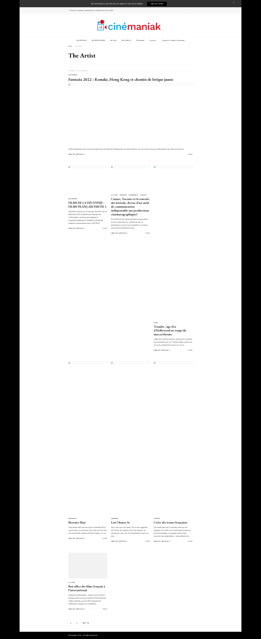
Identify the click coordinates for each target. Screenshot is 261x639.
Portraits (72, 518)
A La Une (114, 195)
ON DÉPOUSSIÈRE (98, 40)
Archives (123, 195)
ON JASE (113, 40)
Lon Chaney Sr (120, 522)
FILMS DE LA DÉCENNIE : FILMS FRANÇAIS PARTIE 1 (87, 205)
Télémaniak (140, 40)
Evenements (133, 195)
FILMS (156, 322)
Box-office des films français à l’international (86, 588)
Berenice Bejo (77, 522)
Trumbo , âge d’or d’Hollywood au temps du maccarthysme (170, 330)
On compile (72, 75)
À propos (152, 40)
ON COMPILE (126, 40)
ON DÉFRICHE (81, 40)
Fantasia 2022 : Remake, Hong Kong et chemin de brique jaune (120, 79)
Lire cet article (75, 154)
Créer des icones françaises (170, 522)
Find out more (157, 4)
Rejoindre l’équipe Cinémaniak (173, 40)
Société (143, 195)
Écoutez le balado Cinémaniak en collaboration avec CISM (91, 10)
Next (84, 623)
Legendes (114, 518)
